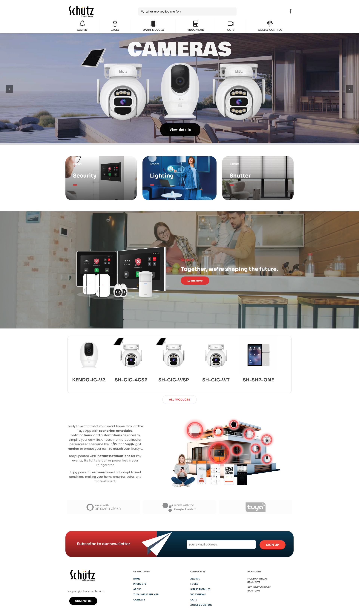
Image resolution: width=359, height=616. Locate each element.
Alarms (195, 578)
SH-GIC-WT (216, 380)
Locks (194, 584)
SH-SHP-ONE (258, 380)
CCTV (193, 599)
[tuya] (255, 507)
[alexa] (103, 507)
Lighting (162, 175)
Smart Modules (200, 589)
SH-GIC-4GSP (131, 380)
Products (139, 584)
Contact (139, 599)
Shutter (240, 175)
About (137, 589)
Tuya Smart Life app (146, 594)
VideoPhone (198, 594)
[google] (179, 507)
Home (136, 578)
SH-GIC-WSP (173, 380)
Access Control (201, 604)
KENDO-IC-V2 (88, 380)
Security (84, 175)
